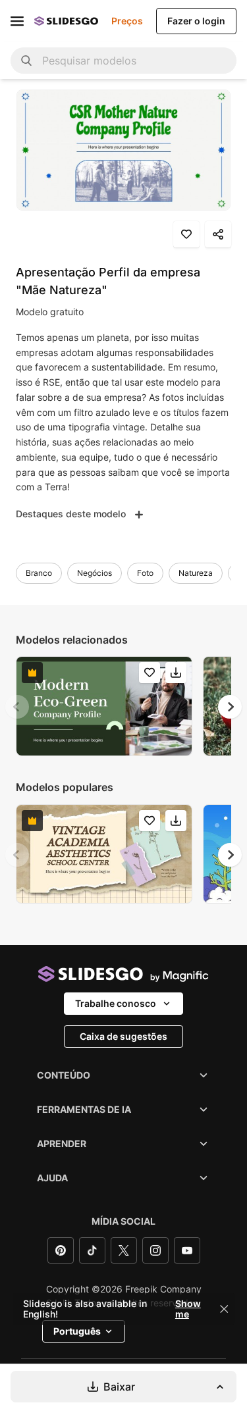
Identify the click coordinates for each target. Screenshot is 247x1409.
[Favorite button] (186, 234)
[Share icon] (218, 234)
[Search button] (26, 60)
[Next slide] (230, 707)
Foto (145, 573)
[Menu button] (17, 21)
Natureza (195, 573)
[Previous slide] (17, 707)
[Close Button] (223, 1308)
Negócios (94, 573)
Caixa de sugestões (123, 1036)
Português (77, 1331)
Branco (39, 573)
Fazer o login (196, 20)
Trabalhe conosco (115, 1003)
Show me (188, 1308)
